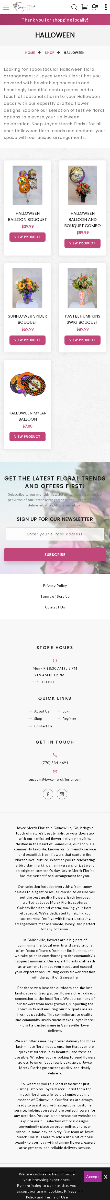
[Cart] (85, 7)
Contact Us (55, 607)
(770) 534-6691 (54, 763)
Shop (49, 52)
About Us (42, 711)
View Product (27, 237)
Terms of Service (55, 596)
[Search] (74, 7)
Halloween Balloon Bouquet (27, 216)
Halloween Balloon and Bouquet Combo (82, 219)
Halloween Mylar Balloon (27, 416)
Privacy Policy (55, 585)
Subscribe (55, 554)
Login (67, 711)
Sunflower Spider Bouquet (27, 319)
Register (69, 719)
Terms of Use (56, 1197)
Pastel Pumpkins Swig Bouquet (82, 319)
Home (30, 52)
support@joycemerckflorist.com (55, 779)
